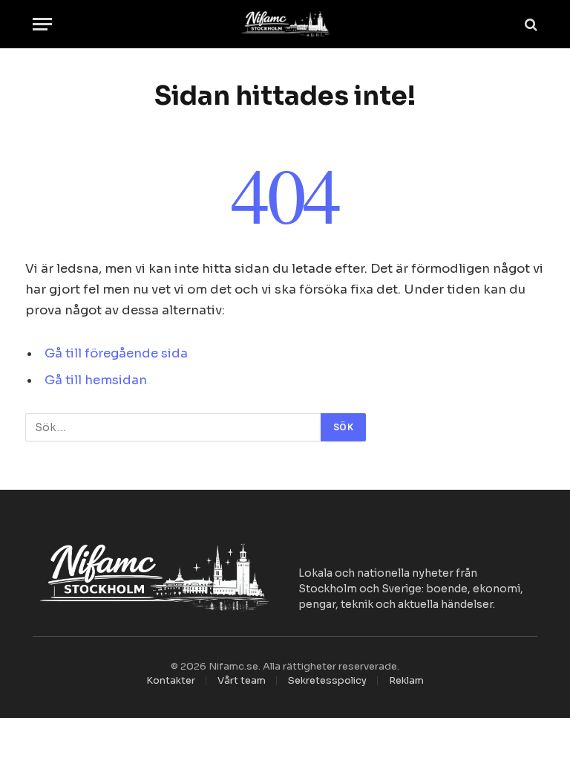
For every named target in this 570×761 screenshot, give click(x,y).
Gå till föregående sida (116, 353)
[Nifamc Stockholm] (285, 24)
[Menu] (42, 24)
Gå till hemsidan (96, 380)
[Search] (529, 24)
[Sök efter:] (173, 427)
